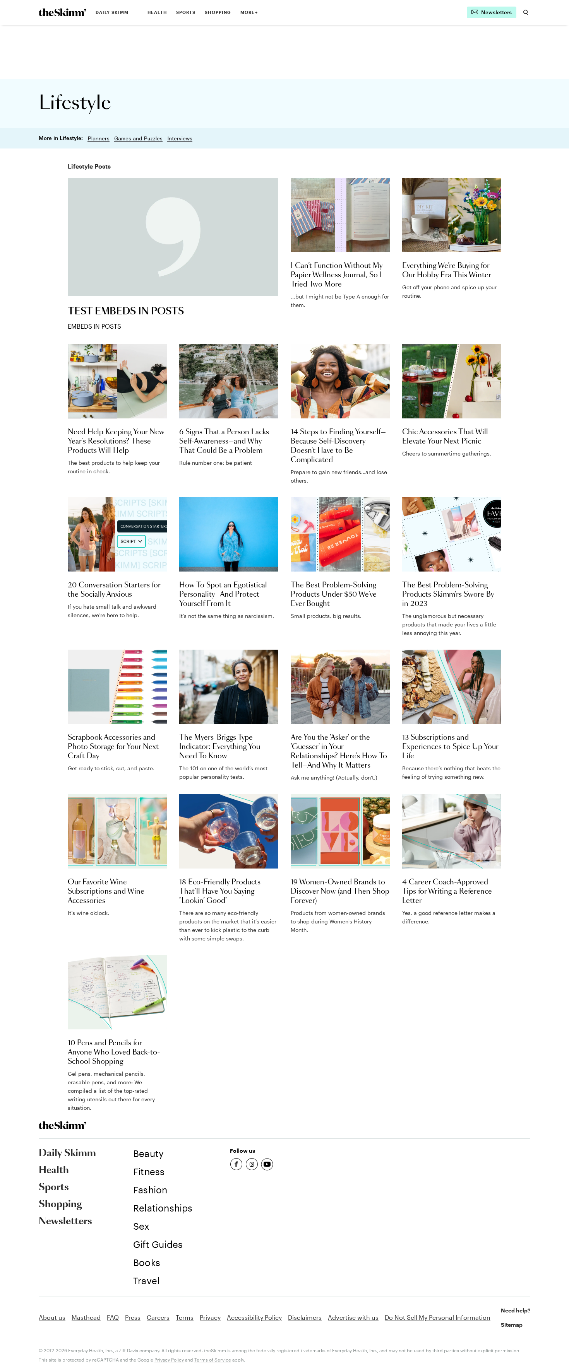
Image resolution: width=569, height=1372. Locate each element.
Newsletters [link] (65, 1221)
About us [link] (52, 1317)
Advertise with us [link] (353, 1317)
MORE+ (249, 12)
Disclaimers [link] (305, 1317)
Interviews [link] (179, 138)
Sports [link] (186, 12)
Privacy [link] (210, 1317)
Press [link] (133, 1317)
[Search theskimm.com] (525, 12)
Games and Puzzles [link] (138, 138)
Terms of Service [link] (212, 1359)
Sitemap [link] (512, 1324)
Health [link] (157, 12)
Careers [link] (158, 1317)
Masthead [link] (86, 1317)
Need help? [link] (515, 1310)
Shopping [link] (218, 12)
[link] (62, 12)
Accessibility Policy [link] (254, 1317)
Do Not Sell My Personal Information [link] (437, 1317)
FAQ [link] (113, 1317)
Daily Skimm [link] (112, 12)
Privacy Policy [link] (169, 1359)
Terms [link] (185, 1317)
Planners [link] (98, 138)
